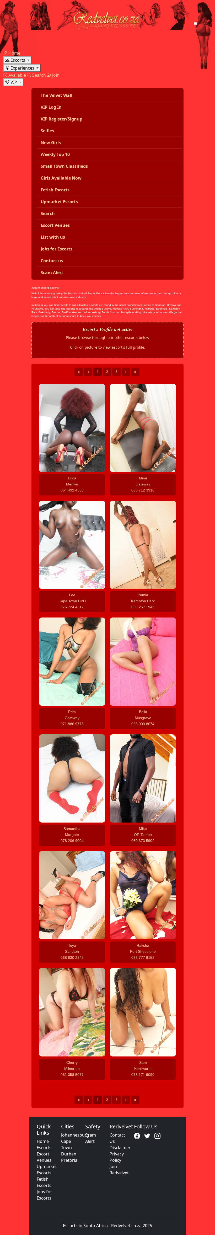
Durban (68, 1154)
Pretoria (69, 1160)
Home (43, 1141)
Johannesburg (75, 1135)
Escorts (44, 1147)
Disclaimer (120, 1147)
